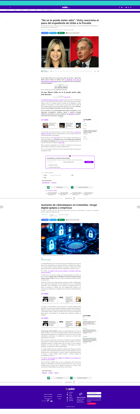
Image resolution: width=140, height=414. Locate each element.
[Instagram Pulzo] (128, 8)
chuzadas (71, 114)
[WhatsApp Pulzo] (130, 8)
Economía (43, 10)
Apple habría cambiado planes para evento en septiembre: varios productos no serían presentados (89, 322)
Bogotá (15, 10)
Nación (8, 10)
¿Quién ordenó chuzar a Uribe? (55, 175)
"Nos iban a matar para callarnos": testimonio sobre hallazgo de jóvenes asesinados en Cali (69, 125)
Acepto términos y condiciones (93, 398)
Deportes (22, 10)
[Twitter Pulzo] (121, 8)
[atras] (77, 126)
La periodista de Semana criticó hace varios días (52, 100)
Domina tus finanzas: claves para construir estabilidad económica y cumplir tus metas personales (52, 193)
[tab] (58, 187)
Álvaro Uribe (57, 137)
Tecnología (29, 10)
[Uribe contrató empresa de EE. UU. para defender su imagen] (45, 125)
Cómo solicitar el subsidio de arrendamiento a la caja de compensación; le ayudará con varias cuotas (76, 193)
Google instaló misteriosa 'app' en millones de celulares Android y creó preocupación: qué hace (89, 331)
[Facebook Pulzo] (119, 8)
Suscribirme (92, 403)
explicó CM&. (61, 142)
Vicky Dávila (53, 182)
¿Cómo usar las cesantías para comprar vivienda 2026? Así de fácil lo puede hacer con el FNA (64, 193)
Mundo (36, 10)
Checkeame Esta (50, 10)
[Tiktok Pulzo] (124, 8)
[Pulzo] (66, 7)
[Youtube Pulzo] (126, 8)
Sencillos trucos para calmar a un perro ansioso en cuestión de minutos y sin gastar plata (88, 193)
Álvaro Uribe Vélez (46, 182)
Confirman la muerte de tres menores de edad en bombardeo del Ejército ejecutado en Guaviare (90, 131)
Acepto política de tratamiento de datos (54, 167)
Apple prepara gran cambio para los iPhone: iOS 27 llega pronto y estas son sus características (53, 299)
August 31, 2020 (67, 97)
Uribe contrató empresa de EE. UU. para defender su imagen (52, 124)
